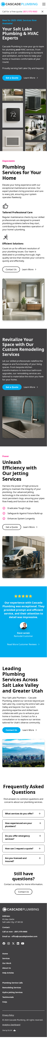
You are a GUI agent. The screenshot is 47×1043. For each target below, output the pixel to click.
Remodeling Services (11, 987)
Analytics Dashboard (11, 1024)
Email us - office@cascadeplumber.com (19, 936)
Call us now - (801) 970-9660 (14, 931)
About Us (6, 968)
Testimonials (8, 997)
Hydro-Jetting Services (12, 992)
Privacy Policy (8, 1015)
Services (6, 958)
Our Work (6, 963)
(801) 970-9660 (30, 11)
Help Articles (8, 973)
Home (5, 953)
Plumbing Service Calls (12, 983)
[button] (43, 4)
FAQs (4, 1002)
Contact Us (11, 269)
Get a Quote (12, 77)
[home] (19, 4)
